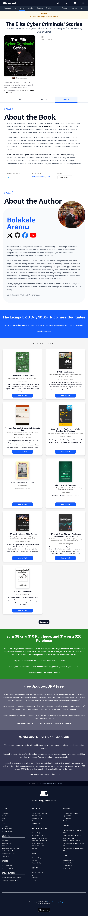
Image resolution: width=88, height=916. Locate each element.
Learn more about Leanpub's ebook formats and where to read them (44, 723)
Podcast (65, 8)
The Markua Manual (39, 846)
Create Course (37, 821)
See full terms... (44, 331)
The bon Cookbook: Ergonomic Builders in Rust (22, 429)
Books (22, 8)
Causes (35, 860)
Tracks (48, 8)
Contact (35, 877)
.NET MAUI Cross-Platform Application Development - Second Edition (65, 535)
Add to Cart (22, 395)
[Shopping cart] (74, 3)
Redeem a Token (7, 831)
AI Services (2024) (69, 838)
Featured (8, 8)
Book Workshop (7, 865)
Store (28, 783)
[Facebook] (25, 235)
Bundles (30, 8)
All (15, 8)
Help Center (67, 821)
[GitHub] (17, 235)
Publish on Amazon (8, 853)
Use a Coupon (7, 828)
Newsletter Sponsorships (11, 848)
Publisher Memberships (10, 880)
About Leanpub (37, 872)
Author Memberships (39, 813)
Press (34, 880)
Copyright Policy (68, 863)
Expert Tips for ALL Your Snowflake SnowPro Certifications (65, 430)
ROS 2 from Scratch (65, 372)
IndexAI (4, 846)
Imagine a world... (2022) (71, 840)
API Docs (35, 848)
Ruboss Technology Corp (55, 902)
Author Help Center (39, 835)
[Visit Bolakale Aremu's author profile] (71, 214)
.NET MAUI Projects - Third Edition (23, 534)
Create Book (36, 816)
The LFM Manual (37, 843)
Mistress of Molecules (23, 591)
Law (48, 176)
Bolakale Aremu (21, 78)
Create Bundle (37, 818)
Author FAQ (36, 833)
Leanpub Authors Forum (40, 838)
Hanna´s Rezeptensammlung (22, 482)
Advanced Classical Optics (22, 375)
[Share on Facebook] (12, 177)
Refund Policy (67, 868)
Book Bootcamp (7, 868)
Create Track (36, 823)
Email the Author (65, 177)
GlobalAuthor (6, 843)
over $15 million (39, 666)
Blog (33, 875)
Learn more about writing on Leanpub (44, 672)
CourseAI (5, 840)
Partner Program (38, 858)
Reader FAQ (67, 818)
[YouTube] (33, 235)
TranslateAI (6, 856)
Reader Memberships (70, 813)
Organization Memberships (11, 877)
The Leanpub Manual (39, 840)
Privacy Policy (68, 865)
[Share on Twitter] (8, 177)
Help (81, 8)
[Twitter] (10, 235)
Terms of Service (69, 860)
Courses (40, 8)
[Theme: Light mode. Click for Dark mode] (66, 3)
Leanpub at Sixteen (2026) (72, 835)
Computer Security (39, 176)
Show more (44, 622)
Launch (74, 8)
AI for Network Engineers (65, 485)
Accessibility (36, 863)
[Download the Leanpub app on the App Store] (44, 910)
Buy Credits (67, 816)
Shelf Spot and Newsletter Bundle (13, 851)
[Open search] (57, 3)
